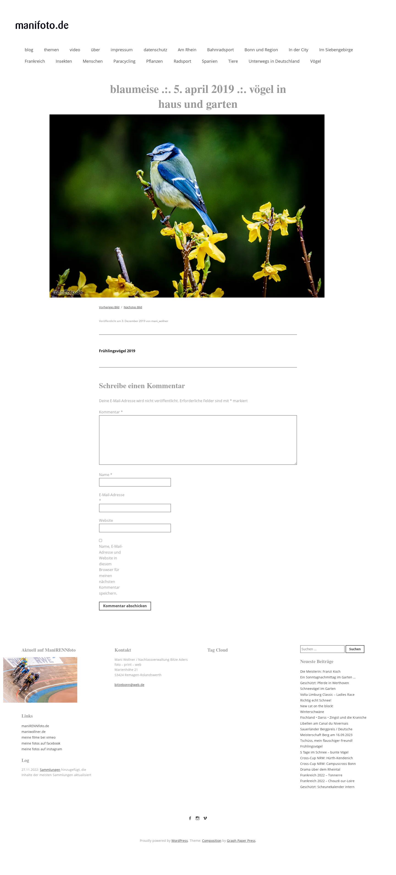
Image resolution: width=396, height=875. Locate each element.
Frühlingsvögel (311, 746)
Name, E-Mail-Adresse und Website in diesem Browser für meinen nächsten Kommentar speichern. (111, 570)
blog (29, 49)
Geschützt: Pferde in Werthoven (324, 683)
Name (105, 474)
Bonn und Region (261, 49)
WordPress (179, 840)
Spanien (209, 61)
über (95, 49)
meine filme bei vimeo (38, 737)
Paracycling (124, 61)
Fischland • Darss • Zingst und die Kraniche (333, 717)
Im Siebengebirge (336, 49)
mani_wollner (159, 321)
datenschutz (155, 49)
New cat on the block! (316, 706)
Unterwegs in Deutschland (274, 61)
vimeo (205, 817)
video (75, 49)
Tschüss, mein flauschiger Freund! (326, 740)
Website (106, 520)
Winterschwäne (312, 712)
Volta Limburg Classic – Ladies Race (327, 694)
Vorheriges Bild (109, 307)
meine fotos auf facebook (41, 743)
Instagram (197, 817)
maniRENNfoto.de (35, 726)
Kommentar (111, 411)
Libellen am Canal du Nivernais (324, 723)
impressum (122, 49)
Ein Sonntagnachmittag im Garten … (328, 677)
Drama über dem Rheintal (320, 769)
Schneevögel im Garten (318, 688)
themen (51, 49)
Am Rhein (187, 49)
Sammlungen (50, 769)
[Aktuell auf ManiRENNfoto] (59, 680)
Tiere (233, 61)
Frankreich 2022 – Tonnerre (321, 775)
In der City (298, 49)
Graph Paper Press (241, 840)
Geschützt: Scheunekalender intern (327, 787)
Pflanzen (154, 61)
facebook (190, 817)
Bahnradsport (220, 49)
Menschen (93, 61)
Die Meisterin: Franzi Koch (320, 671)
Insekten (64, 61)
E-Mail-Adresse (111, 497)
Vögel (315, 61)
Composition (211, 840)
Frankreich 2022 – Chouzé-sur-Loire (327, 781)
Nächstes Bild (133, 307)
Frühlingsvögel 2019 (117, 350)
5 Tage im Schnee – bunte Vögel (324, 752)
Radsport (182, 61)
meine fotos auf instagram (42, 749)
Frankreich (35, 61)
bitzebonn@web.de (129, 685)
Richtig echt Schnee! (315, 700)
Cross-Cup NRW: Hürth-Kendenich (326, 758)
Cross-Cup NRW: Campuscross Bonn (328, 763)
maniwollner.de (34, 731)
